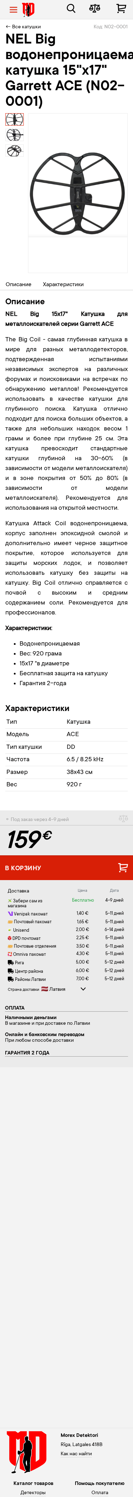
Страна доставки (23, 990)
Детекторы (33, 1493)
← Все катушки (23, 27)
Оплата (100, 1493)
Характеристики (63, 285)
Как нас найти (76, 1454)
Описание (19, 285)
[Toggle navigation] (13, 10)
